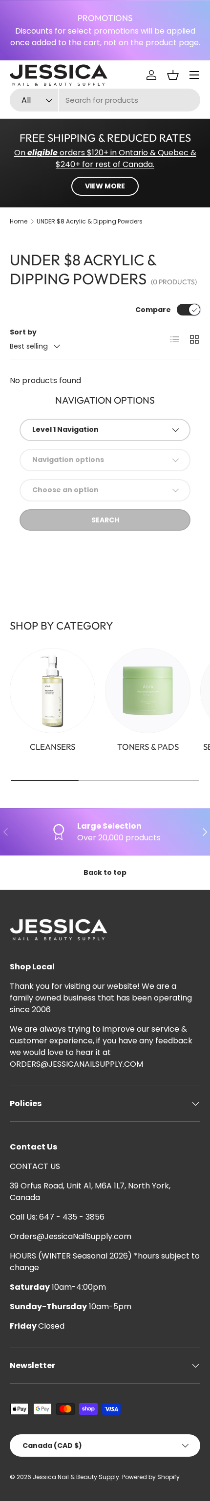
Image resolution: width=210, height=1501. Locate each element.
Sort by (23, 332)
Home (18, 221)
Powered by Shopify (151, 1477)
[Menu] (194, 75)
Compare (153, 310)
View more (105, 186)
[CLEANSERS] (52, 691)
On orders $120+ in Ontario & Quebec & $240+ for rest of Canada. (105, 158)
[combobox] (105, 100)
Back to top (105, 872)
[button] (173, 75)
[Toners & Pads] (147, 691)
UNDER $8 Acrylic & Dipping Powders (90, 221)
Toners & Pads (148, 746)
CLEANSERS (52, 746)
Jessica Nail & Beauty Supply (76, 1477)
